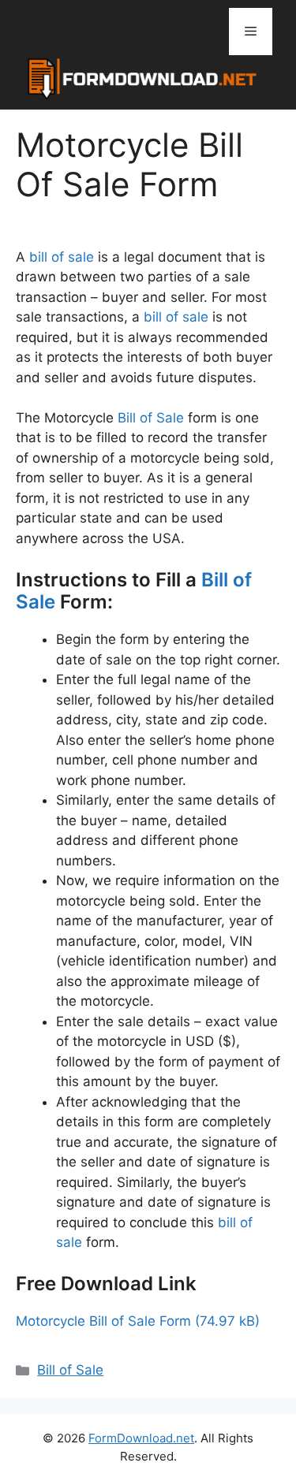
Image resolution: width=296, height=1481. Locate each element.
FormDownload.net (141, 1438)
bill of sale (61, 257)
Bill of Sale (151, 418)
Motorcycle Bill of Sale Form (103, 1321)
